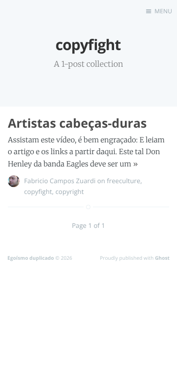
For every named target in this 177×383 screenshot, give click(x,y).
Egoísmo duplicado (30, 257)
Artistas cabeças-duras (77, 123)
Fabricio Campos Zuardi (59, 180)
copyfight (38, 191)
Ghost (162, 257)
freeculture (123, 180)
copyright (70, 191)
